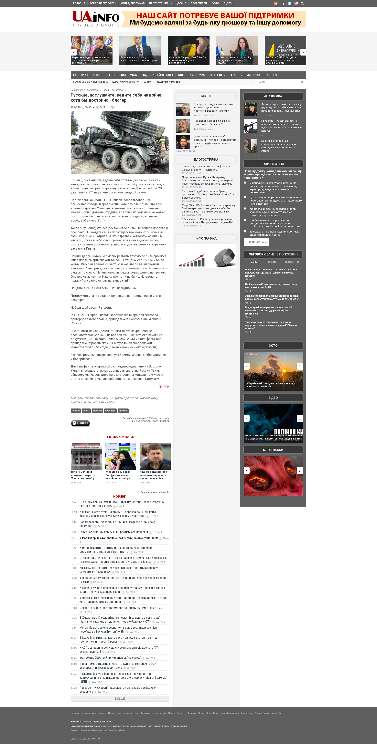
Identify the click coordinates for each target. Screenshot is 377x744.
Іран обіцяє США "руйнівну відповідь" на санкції (110, 657)
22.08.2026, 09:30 (191, 201)
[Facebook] (282, 4)
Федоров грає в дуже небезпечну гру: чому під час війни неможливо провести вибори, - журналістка (282, 107)
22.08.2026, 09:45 (191, 187)
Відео (228, 3)
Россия (76, 410)
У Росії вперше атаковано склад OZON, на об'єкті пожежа (119, 538)
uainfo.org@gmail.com (114, 730)
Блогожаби (199, 3)
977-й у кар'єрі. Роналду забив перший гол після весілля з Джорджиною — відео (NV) (207, 221)
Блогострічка (157, 4)
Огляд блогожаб (133, 3)
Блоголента (247, 713)
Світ (181, 75)
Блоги (206, 96)
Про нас (75, 730)
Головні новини (88, 713)
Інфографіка (206, 238)
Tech (233, 75)
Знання (214, 75)
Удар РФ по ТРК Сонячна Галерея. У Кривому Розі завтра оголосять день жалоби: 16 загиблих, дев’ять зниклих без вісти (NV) (208, 208)
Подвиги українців (168, 82)
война (86, 410)
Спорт (272, 75)
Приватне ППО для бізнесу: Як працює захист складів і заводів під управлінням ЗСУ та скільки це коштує (281, 125)
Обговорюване (262, 254)
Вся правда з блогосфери (85, 90)
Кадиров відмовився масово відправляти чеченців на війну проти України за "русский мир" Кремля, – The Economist (154, 480)
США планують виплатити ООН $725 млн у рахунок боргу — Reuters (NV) (206, 168)
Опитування (273, 164)
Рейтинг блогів (261, 713)
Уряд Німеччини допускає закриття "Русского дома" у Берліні (83, 476)
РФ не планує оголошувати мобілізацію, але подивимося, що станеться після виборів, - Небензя (271, 272)
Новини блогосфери (113, 90)
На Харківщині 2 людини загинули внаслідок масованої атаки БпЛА (271, 385)
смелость (110, 410)
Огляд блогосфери (103, 3)
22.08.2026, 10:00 (191, 173)
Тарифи (147, 82)
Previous (73, 52)
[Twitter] (289, 4)
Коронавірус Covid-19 (125, 82)
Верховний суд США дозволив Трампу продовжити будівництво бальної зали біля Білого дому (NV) (208, 194)
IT (185, 713)
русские (123, 410)
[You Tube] (295, 4)
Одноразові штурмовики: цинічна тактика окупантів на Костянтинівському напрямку (214, 107)
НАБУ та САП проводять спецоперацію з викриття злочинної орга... (281, 60)
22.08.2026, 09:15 (191, 214)
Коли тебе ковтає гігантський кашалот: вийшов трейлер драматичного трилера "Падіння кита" (273, 437)
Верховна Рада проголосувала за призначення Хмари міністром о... (90, 60)
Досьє (181, 3)
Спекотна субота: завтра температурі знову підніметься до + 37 (121, 607)
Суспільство (104, 75)
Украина (97, 410)
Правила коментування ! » (155, 492)
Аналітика (273, 96)
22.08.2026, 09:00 (191, 225)
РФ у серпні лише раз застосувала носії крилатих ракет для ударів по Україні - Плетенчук (268, 310)
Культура (197, 75)
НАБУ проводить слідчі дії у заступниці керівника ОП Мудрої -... (234, 60)
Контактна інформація (91, 730)
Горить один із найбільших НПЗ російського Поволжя (114, 531)
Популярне (288, 254)
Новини (119, 496)
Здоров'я (255, 75)
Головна (79, 3)
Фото (215, 3)
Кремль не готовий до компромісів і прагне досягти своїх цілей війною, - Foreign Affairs (278, 145)
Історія (163, 713)
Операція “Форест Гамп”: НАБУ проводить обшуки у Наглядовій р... (187, 60)
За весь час (292, 261)
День (254, 261)
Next (304, 52)
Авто (179, 713)
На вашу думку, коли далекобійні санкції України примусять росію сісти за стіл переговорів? (273, 174)
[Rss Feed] (275, 4)
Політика (81, 75)
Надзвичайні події (157, 75)
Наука (155, 713)
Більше (120, 698)
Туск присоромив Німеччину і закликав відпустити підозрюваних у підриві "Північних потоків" (272, 325)
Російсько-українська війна (90, 82)
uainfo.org (107, 726)
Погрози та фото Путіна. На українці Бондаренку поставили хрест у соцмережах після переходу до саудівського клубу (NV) (208, 180)
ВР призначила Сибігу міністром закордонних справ (139, 59)
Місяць (272, 261)
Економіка (128, 75)
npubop (164, 386)
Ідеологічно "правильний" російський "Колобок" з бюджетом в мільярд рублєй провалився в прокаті (215, 141)
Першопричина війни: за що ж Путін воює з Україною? (212, 122)
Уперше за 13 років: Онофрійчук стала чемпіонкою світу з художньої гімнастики (119, 476)
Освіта (171, 713)
